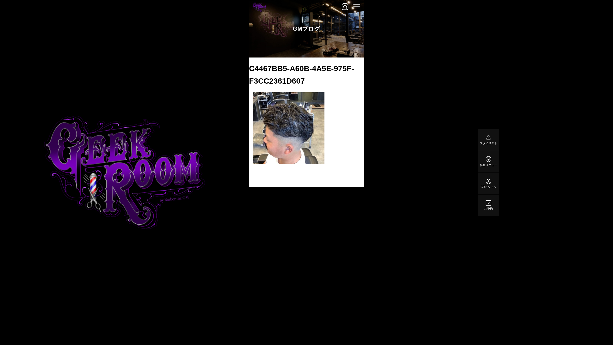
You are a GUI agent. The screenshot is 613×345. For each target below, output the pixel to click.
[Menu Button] (357, 7)
